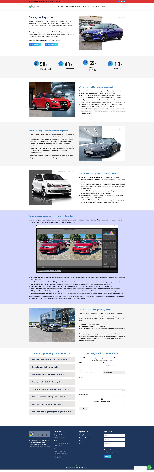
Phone (81, 370)
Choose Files (106, 401)
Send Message (84, 408)
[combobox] (114, 372)
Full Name (81, 362)
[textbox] (112, 372)
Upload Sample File (83, 394)
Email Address (107, 362)
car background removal (77, 277)
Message (81, 377)
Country (105, 370)
